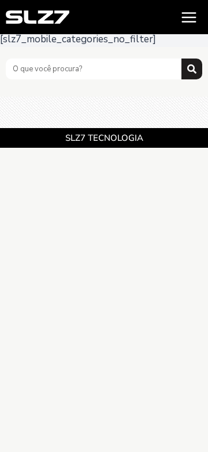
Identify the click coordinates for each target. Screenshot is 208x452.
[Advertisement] (104, 111)
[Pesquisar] (191, 69)
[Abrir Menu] (188, 17)
